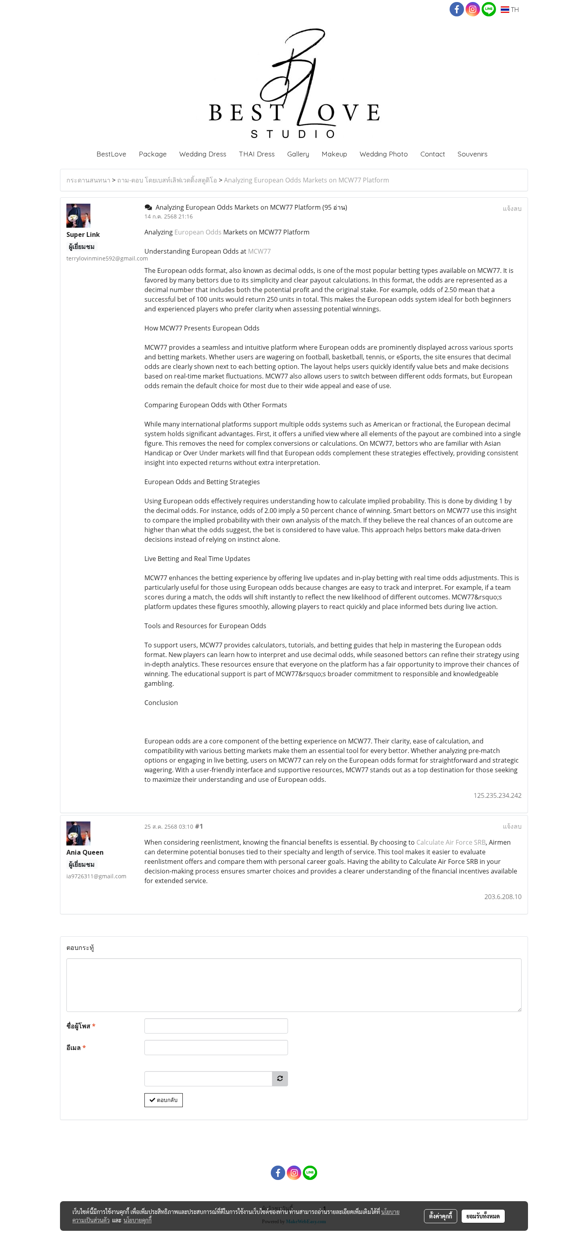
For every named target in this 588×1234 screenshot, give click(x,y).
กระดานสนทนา (88, 180)
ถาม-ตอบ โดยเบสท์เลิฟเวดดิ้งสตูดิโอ (167, 180)
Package (153, 154)
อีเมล (76, 1047)
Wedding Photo (384, 154)
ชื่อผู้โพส (81, 1026)
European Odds (198, 232)
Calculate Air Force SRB (451, 842)
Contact (432, 154)
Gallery (298, 154)
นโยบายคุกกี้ (138, 1220)
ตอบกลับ (166, 1100)
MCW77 (259, 251)
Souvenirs (473, 154)
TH (514, 10)
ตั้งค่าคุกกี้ (440, 1216)
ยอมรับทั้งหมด (483, 1216)
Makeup (334, 154)
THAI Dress (257, 154)
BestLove (111, 154)
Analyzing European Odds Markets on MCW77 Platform (306, 180)
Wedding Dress (202, 154)
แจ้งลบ (512, 208)
